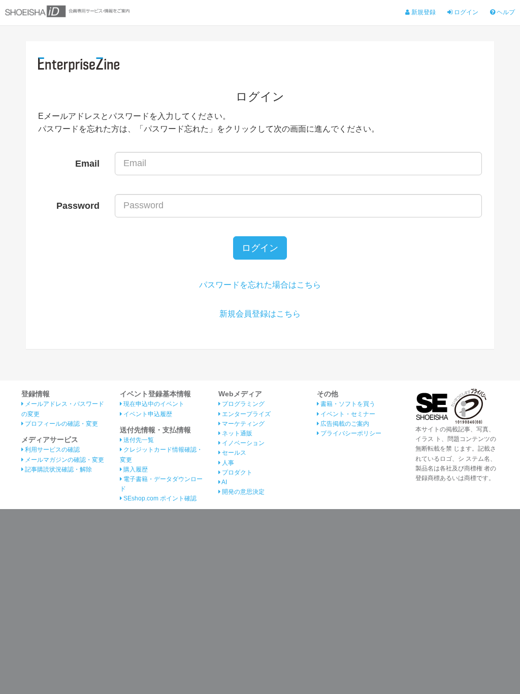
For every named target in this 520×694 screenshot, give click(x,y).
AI (223, 482)
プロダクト (236, 472)
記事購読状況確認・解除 (57, 469)
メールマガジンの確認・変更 (63, 459)
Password (78, 206)
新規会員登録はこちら (260, 313)
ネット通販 (236, 433)
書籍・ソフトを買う (347, 403)
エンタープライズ (245, 414)
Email (87, 164)
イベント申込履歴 (147, 414)
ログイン (465, 12)
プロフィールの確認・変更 (60, 423)
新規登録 (423, 12)
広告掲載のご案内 (344, 423)
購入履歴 (135, 469)
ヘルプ (505, 12)
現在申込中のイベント (153, 403)
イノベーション (242, 443)
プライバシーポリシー (350, 433)
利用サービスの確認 (51, 449)
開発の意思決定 (242, 491)
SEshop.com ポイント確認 (159, 498)
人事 (227, 462)
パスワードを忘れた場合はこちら (260, 284)
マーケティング (242, 423)
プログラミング (242, 403)
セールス (233, 452)
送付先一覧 (138, 440)
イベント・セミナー (347, 414)
